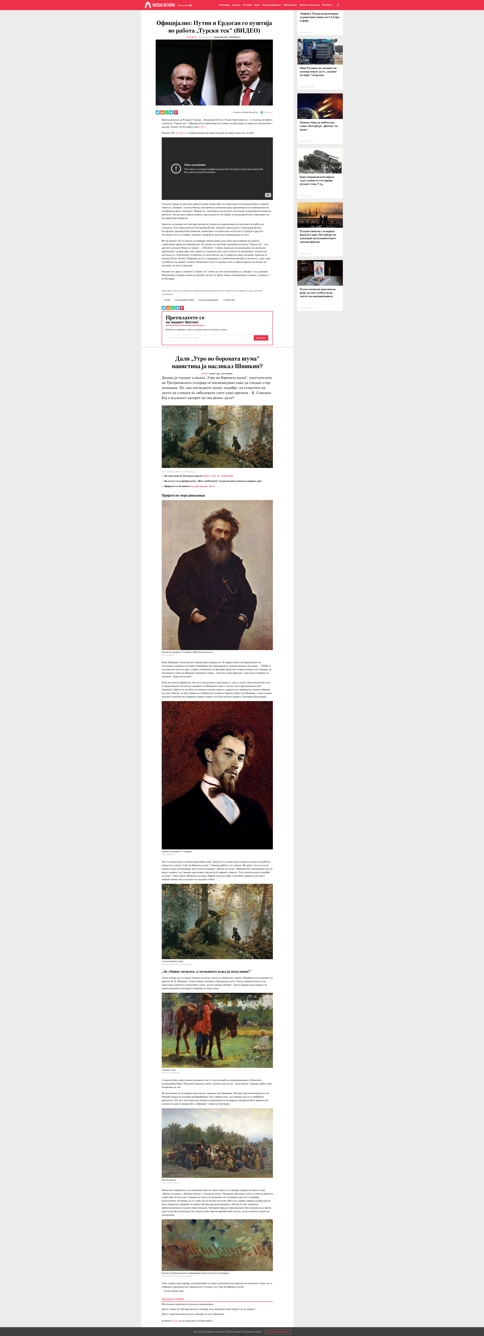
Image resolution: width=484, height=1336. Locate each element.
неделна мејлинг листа (202, 486)
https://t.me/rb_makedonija (218, 476)
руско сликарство (174, 1291)
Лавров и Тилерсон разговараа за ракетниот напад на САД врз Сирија (319, 17)
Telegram (268, 112)
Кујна (257, 5)
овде (176, 1321)
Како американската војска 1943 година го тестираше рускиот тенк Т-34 (317, 181)
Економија (224, 5)
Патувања (327, 5)
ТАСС (202, 127)
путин (167, 300)
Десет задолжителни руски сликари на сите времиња (193, 1314)
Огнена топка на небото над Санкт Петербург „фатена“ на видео (319, 126)
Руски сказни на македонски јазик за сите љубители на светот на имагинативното (318, 293)
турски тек (229, 300)
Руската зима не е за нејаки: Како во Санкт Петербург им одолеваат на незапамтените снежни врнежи (318, 236)
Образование (290, 5)
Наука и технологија (309, 5)
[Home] (148, 5)
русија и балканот (209, 300)
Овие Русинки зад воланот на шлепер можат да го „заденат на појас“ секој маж (318, 72)
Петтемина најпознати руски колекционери (187, 1304)
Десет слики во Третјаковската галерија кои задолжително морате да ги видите (208, 1309)
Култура (236, 5)
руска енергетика (184, 300)
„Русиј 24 (180, 133)
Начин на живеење (271, 5)
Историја (247, 5)
